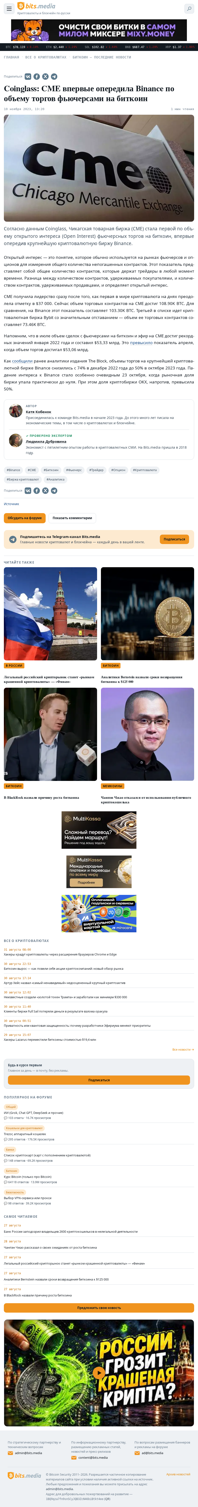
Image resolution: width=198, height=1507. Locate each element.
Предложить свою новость (99, 1308)
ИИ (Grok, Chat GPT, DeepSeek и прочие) (33, 1113)
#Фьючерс (74, 470)
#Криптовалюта (145, 470)
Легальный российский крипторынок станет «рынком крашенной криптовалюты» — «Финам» (49, 679)
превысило (141, 342)
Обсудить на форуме (25, 518)
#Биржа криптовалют (23, 479)
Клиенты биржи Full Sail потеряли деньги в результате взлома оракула (55, 1011)
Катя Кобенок (38, 411)
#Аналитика (55, 479)
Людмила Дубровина (46, 441)
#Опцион (118, 470)
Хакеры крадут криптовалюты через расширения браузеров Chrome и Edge (60, 954)
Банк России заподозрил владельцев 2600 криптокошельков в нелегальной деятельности (71, 1232)
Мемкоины (112, 786)
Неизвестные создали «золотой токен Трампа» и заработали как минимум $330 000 (65, 997)
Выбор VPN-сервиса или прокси (27, 1198)
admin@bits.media (28, 1453)
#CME (32, 470)
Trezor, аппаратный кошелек (25, 1134)
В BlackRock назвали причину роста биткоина (41, 797)
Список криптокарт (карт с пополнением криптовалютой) (47, 1155)
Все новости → (183, 1049)
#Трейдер (96, 470)
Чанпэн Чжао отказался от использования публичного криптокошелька (146, 800)
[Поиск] (189, 9)
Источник (11, 504)
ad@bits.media (152, 1453)
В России (14, 666)
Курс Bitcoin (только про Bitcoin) (27, 1177)
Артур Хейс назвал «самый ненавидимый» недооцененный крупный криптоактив (64, 983)
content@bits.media (93, 1457)
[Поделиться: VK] (28, 76)
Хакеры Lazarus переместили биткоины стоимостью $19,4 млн (50, 1040)
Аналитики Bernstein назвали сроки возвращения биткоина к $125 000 (141, 679)
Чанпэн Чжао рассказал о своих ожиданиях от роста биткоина (50, 1247)
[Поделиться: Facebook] (36, 76)
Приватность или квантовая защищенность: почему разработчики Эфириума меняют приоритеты (77, 1026)
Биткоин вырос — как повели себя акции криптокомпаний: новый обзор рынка (63, 969)
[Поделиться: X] (45, 76)
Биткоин (111, 666)
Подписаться (99, 1080)
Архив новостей (178, 1474)
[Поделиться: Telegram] (54, 76)
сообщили (22, 361)
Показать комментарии (72, 518)
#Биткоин (51, 470)
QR (107, 1499)
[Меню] (9, 8)
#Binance (13, 470)
